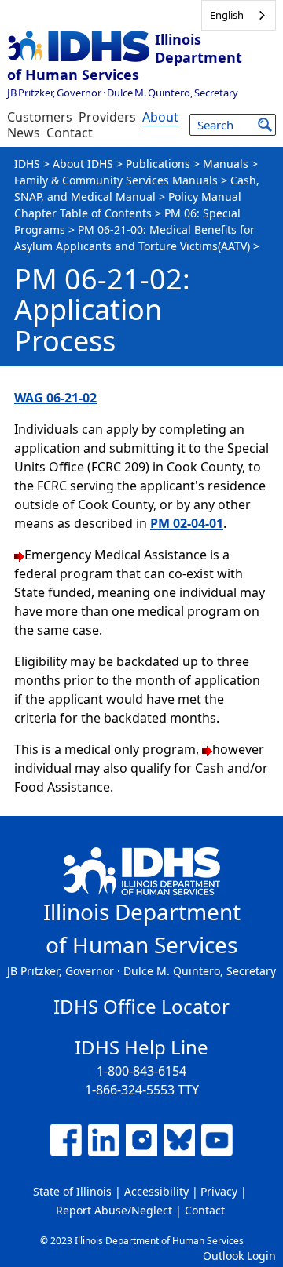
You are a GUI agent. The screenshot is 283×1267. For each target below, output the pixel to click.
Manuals (225, 163)
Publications (158, 163)
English (227, 15)
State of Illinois (72, 1191)
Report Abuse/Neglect (114, 1210)
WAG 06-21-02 (55, 397)
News (23, 132)
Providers (107, 117)
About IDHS (83, 163)
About (160, 117)
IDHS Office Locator (141, 1006)
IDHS (27, 163)
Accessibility (156, 1191)
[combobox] (238, 15)
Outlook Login (239, 1255)
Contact (69, 132)
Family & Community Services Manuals (116, 180)
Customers (39, 117)
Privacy (218, 1191)
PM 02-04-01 (186, 523)
